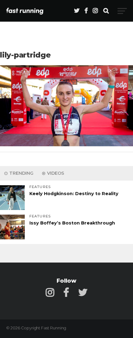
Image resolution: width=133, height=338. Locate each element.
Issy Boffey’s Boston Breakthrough (72, 223)
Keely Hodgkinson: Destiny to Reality (73, 193)
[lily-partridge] (66, 145)
